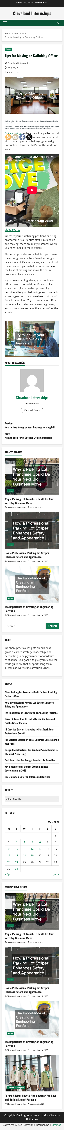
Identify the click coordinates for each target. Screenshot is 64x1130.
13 (40, 848)
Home (8, 49)
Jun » (56, 874)
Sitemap (56, 1125)
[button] (5, 23)
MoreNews (50, 1115)
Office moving (13, 133)
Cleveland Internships (32, 13)
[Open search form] (58, 23)
